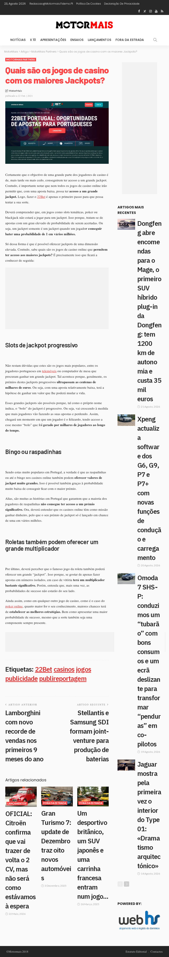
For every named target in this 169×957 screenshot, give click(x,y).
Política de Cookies (88, 3)
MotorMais (15, 90)
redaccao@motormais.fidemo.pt (51, 3)
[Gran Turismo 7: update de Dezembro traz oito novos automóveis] (57, 796)
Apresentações (53, 40)
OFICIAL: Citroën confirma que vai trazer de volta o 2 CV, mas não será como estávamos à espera (20, 859)
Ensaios (76, 40)
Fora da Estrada (130, 40)
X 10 (33, 40)
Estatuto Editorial (136, 951)
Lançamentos (99, 40)
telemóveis (49, 371)
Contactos (157, 951)
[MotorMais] (84, 24)
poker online (14, 606)
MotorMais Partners (20, 59)
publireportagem (62, 678)
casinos (64, 669)
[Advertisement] (57, 298)
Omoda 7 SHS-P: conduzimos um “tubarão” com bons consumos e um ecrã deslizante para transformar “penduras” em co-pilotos (149, 660)
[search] (155, 40)
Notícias (18, 40)
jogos (83, 669)
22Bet (41, 196)
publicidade (21, 678)
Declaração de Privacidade (122, 3)
